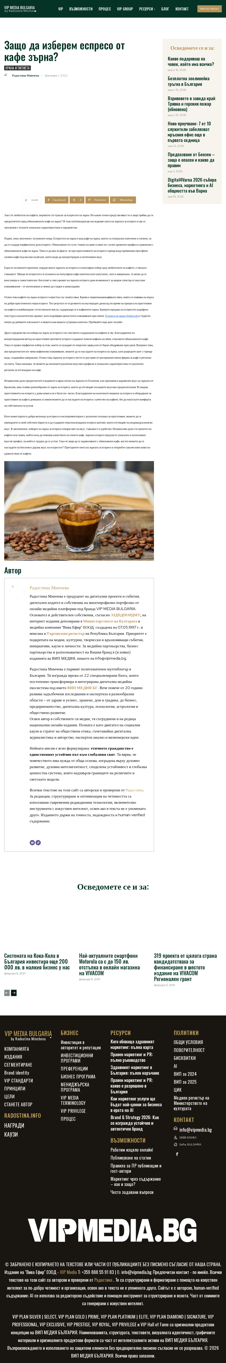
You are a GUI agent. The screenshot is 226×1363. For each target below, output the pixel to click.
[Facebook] (177, 1154)
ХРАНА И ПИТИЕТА (17, 68)
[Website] (38, 842)
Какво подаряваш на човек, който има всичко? (191, 61)
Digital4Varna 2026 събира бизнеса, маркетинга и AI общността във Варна (192, 185)
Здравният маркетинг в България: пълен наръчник (135, 1070)
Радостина (134, 790)
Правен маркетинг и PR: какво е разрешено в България (132, 1086)
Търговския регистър (66, 633)
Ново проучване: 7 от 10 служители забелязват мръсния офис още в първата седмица (189, 131)
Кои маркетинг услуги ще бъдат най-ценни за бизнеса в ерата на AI (136, 1104)
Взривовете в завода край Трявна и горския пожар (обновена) (191, 103)
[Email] (32, 842)
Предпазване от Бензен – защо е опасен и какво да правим (191, 160)
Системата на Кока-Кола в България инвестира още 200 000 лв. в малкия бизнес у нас (37, 961)
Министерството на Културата (110, 621)
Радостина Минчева (25, 75)
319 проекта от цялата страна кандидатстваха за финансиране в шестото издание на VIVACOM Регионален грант (185, 967)
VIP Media (68, 1271)
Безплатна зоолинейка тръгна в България (189, 81)
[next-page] (14, 993)
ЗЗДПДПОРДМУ (125, 614)
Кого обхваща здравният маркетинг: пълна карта (132, 1044)
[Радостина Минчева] (7, 75)
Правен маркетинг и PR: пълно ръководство (132, 1057)
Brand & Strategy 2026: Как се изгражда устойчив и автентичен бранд (135, 1123)
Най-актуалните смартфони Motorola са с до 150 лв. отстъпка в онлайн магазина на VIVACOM (109, 964)
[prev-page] (7, 993)
